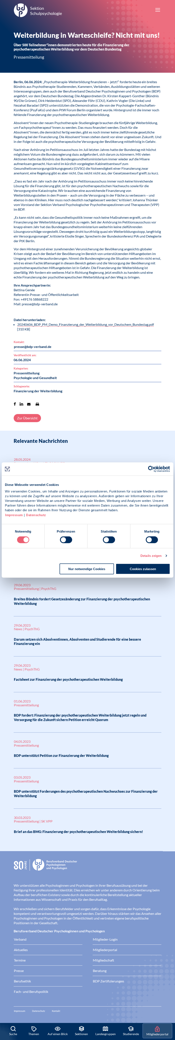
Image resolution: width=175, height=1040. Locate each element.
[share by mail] (29, 404)
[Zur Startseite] (87, 868)
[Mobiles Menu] (157, 10)
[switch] (66, 539)
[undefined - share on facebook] (15, 404)
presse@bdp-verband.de (32, 347)
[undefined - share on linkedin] (21, 404)
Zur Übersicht (27, 418)
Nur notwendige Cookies (86, 569)
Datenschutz (36, 515)
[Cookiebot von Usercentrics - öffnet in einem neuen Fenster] (151, 469)
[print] (37, 404)
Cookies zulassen (143, 569)
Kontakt (56, 1011)
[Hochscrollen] (167, 1008)
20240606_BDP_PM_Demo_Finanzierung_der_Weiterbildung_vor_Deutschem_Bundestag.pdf (85, 324)
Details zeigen (151, 556)
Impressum (14, 515)
